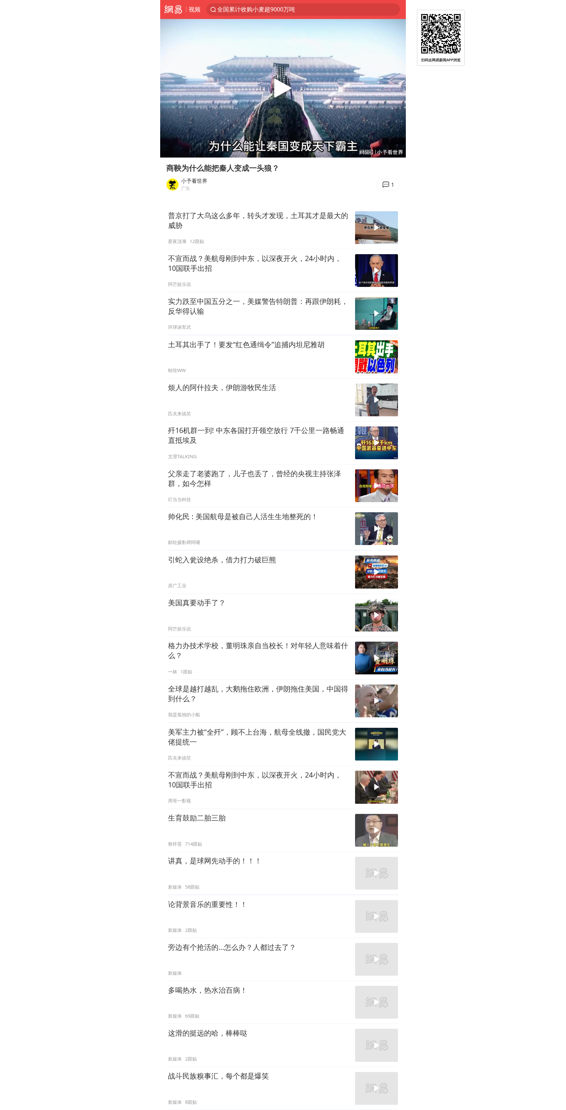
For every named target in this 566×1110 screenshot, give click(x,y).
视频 (194, 9)
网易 (173, 9)
